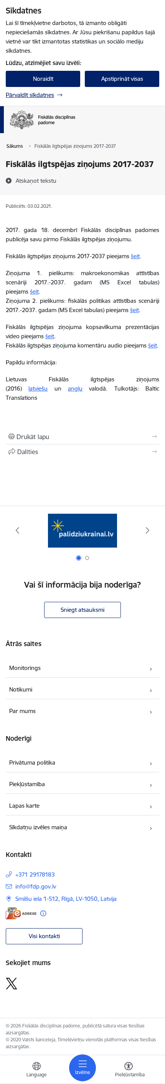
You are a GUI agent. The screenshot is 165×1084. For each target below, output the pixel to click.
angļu (75, 388)
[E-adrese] (21, 913)
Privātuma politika (32, 762)
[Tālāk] (147, 530)
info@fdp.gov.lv (35, 886)
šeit (135, 256)
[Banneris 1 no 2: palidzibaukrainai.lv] (82, 530)
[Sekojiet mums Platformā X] (11, 983)
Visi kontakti (44, 936)
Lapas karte (24, 805)
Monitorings (25, 667)
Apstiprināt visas (122, 78)
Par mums (22, 711)
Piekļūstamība (27, 784)
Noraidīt (43, 78)
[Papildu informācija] (43, 913)
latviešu (38, 388)
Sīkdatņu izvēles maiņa (38, 827)
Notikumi (20, 689)
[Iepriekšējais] (17, 530)
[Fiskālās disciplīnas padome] (75, 129)
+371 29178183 (35, 874)
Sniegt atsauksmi (82, 609)
